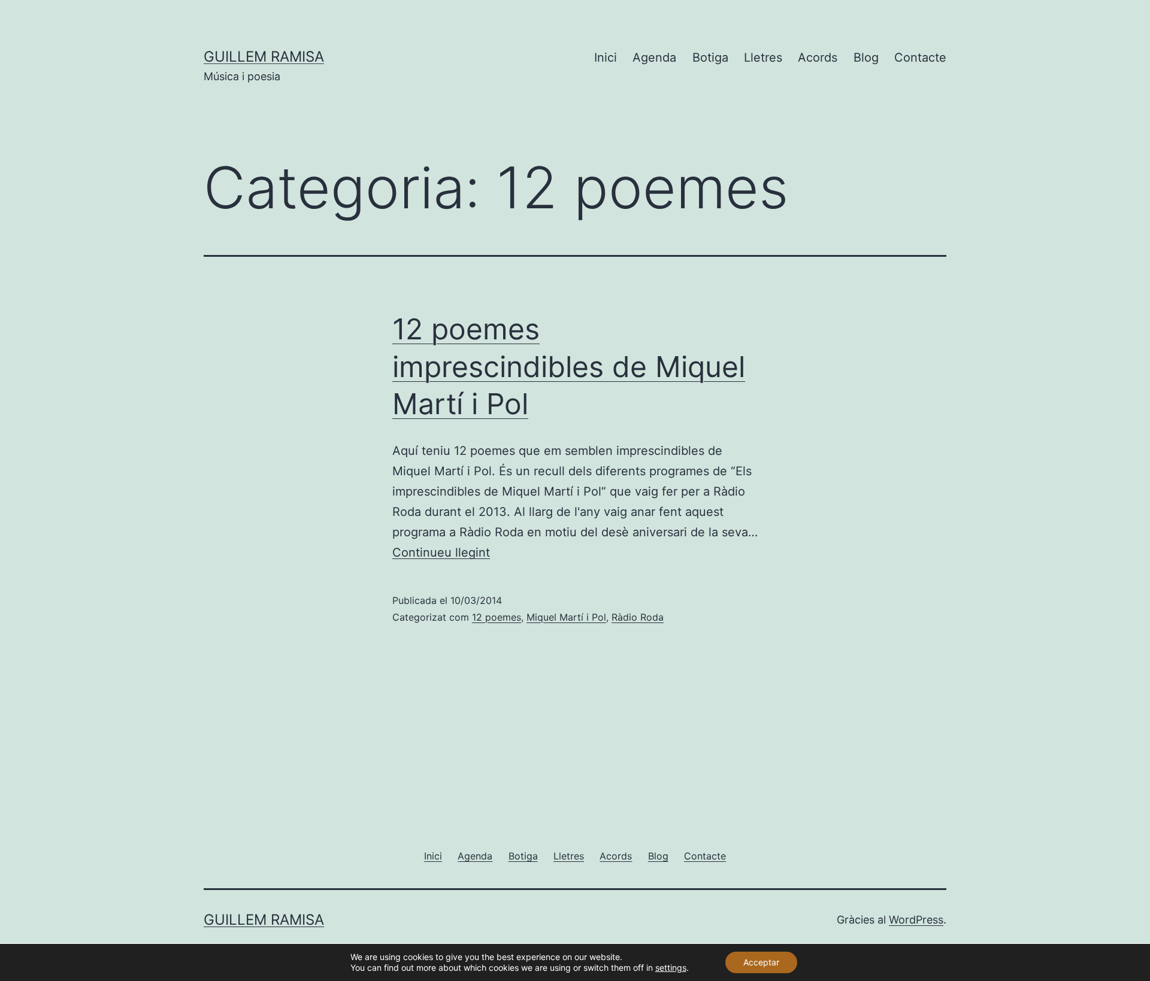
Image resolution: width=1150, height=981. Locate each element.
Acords (817, 57)
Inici (605, 57)
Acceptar (761, 962)
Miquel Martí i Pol (566, 617)
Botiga (710, 57)
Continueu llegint (441, 552)
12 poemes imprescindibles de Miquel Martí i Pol (568, 366)
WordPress (916, 919)
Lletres (763, 57)
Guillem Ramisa (264, 56)
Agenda (654, 57)
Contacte (920, 57)
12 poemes (496, 617)
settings (670, 967)
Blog (866, 57)
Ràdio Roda (638, 617)
